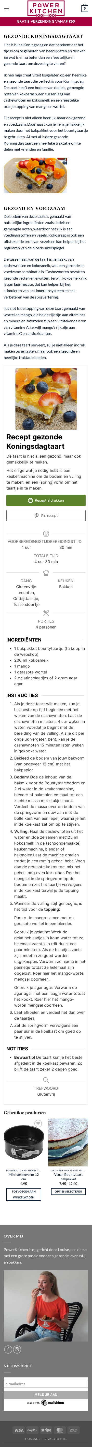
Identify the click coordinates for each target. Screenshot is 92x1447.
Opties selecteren (68, 1191)
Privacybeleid (54, 1439)
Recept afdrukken (49, 500)
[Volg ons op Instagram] (17, 1349)
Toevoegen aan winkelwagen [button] (24, 1194)
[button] (7, 8)
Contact (32, 1439)
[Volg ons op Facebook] (8, 1349)
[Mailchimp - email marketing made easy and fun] (46, 1402)
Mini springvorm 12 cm (24, 1177)
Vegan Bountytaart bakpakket (68, 1177)
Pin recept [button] (49, 515)
